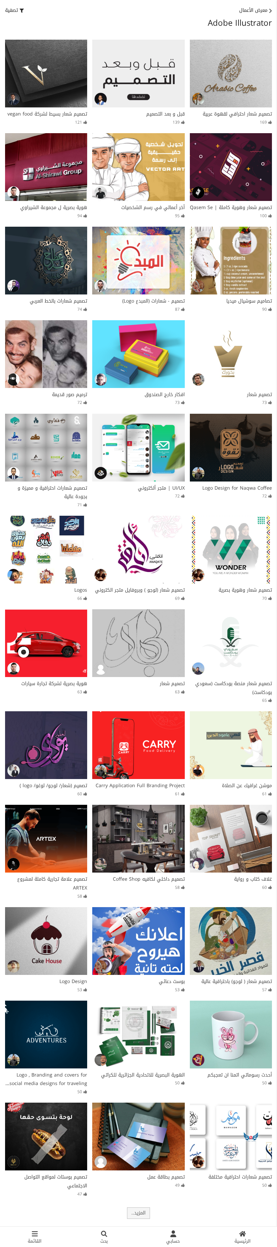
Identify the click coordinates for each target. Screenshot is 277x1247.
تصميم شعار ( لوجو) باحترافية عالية (236, 981)
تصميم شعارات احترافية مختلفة (240, 1177)
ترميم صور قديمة (69, 394)
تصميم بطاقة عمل (166, 1177)
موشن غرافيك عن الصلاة (247, 785)
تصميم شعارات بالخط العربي (58, 301)
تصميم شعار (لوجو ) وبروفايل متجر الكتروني (140, 590)
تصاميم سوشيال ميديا (249, 301)
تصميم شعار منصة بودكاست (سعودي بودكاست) (233, 688)
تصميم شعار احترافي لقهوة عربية (237, 114)
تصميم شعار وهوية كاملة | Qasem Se (231, 207)
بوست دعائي (172, 981)
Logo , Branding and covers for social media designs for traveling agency (48, 1083)
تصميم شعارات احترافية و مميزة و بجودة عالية (52, 493)
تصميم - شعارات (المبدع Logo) (153, 301)
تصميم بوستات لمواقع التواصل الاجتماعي (55, 1181)
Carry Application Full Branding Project (140, 785)
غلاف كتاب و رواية (253, 879)
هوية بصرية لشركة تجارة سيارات (54, 683)
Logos (80, 590)
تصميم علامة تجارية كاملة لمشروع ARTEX (52, 884)
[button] (14, 10)
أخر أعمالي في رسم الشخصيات (153, 207)
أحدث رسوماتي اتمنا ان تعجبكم (239, 1075)
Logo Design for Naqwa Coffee (237, 488)
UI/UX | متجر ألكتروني (161, 488)
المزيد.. (138, 1213)
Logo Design (73, 981)
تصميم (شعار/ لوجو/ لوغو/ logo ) (53, 785)
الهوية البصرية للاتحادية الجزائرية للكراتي (143, 1075)
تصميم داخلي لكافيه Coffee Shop (149, 879)
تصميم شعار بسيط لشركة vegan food (47, 114)
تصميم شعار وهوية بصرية (245, 590)
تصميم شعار (259, 394)
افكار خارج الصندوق (165, 394)
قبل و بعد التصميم (165, 114)
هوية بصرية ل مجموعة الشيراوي (53, 207)
